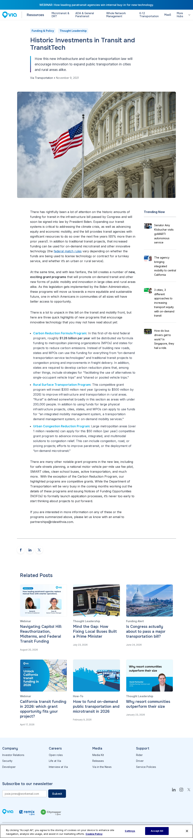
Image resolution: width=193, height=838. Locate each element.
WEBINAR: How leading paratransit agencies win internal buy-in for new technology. (96, 5)
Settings (130, 830)
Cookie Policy (94, 833)
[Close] (187, 831)
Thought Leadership (73, 30)
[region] (96, 831)
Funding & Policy (43, 30)
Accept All (157, 830)
